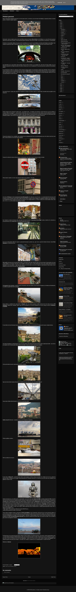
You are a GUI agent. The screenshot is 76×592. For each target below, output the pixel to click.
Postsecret (61, 263)
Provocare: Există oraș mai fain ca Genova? (65, 43)
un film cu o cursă (7, 200)
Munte (60, 109)
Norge (60, 124)
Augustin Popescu (63, 232)
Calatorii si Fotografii (64, 190)
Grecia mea (61, 135)
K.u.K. (60, 122)
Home (29, 577)
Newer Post (5, 577)
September (63, 33)
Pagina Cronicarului (64, 241)
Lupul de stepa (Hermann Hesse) (65, 242)
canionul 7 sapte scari (63, 195)
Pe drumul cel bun (63, 157)
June (62, 38)
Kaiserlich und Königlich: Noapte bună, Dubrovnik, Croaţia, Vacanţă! (68, 288)
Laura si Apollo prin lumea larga (66, 185)
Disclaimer (12, 10)
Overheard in (61, 138)
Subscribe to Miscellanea (63, 336)
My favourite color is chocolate (66, 249)
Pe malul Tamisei (64, 72)
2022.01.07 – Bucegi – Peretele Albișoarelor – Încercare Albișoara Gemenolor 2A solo (65, 164)
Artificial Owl (61, 259)
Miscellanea (5, 10)
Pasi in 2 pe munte (63, 177)
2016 (61, 23)
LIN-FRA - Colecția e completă (64, 67)
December (63, 29)
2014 (61, 26)
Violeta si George (63, 174)
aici (59, 359)
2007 (61, 91)
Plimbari (15, 566)
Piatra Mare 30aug (63, 178)
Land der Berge (61, 129)
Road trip (60, 107)
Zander (62, 69)
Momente (11, 566)
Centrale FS (63, 56)
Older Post (53, 577)
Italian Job (61, 133)
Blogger (48, 589)
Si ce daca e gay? (63, 250)
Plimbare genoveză (64, 41)
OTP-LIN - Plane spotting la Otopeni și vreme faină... (66, 46)
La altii (6, 566)
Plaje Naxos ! (62, 182)
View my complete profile (68, 330)
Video (60, 140)
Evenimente (61, 131)
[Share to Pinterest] (19, 564)
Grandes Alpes (61, 120)
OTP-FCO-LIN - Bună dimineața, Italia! (65, 55)
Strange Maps (61, 266)
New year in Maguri (63, 246)
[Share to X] (16, 564)
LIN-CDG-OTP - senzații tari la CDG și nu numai (65, 59)
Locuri (9, 566)
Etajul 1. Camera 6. (63, 173)
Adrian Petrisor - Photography (65, 236)
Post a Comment (7, 572)
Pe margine (61, 111)
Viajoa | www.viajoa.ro (64, 148)
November (63, 30)
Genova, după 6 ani (64, 65)
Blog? (61, 201)
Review (60, 118)
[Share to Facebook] (17, 564)
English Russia (63, 224)
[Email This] (14, 564)
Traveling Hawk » (63, 153)
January (62, 82)
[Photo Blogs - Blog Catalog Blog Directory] (66, 344)
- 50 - (61, 233)
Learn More (59, 2)
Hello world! (62, 154)
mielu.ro (60, 261)
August (62, 35)
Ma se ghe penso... (67, 274)
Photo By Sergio (63, 245)
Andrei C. (67, 326)
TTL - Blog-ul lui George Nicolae (64, 268)
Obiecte (60, 115)
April (62, 77)
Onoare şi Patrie (66, 296)
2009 (61, 88)
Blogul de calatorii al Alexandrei (66, 168)
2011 (61, 85)
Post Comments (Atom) (31, 580)
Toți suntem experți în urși (64, 220)
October (62, 32)
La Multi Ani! (62, 191)
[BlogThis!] (15, 564)
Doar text (60, 127)
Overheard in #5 (64, 47)
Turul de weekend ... (64, 181)
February (63, 80)
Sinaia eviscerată (64, 39)
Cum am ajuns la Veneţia (68, 302)
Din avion (60, 126)
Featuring (60, 142)
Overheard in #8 (62, 281)
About (17, 10)
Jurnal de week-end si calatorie (66, 162)
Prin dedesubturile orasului (65, 253)
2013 (61, 28)
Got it (64, 2)
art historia (62, 228)
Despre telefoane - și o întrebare (64, 309)
